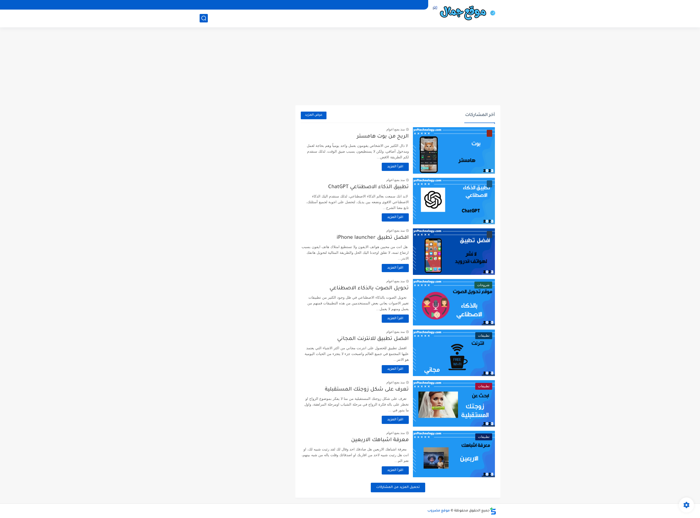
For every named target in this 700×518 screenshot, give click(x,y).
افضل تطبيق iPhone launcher (373, 238)
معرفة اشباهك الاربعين (380, 440)
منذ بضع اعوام (395, 129)
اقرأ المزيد (395, 167)
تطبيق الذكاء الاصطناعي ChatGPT (368, 187)
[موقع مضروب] (466, 13)
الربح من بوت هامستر (383, 136)
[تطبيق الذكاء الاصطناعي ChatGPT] (454, 201)
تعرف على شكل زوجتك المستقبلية (367, 389)
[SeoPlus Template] (493, 511)
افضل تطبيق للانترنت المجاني (373, 339)
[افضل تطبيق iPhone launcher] (454, 251)
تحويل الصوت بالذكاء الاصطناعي (369, 288)
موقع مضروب (438, 511)
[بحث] (204, 18)
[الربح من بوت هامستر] (454, 150)
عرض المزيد (313, 115)
